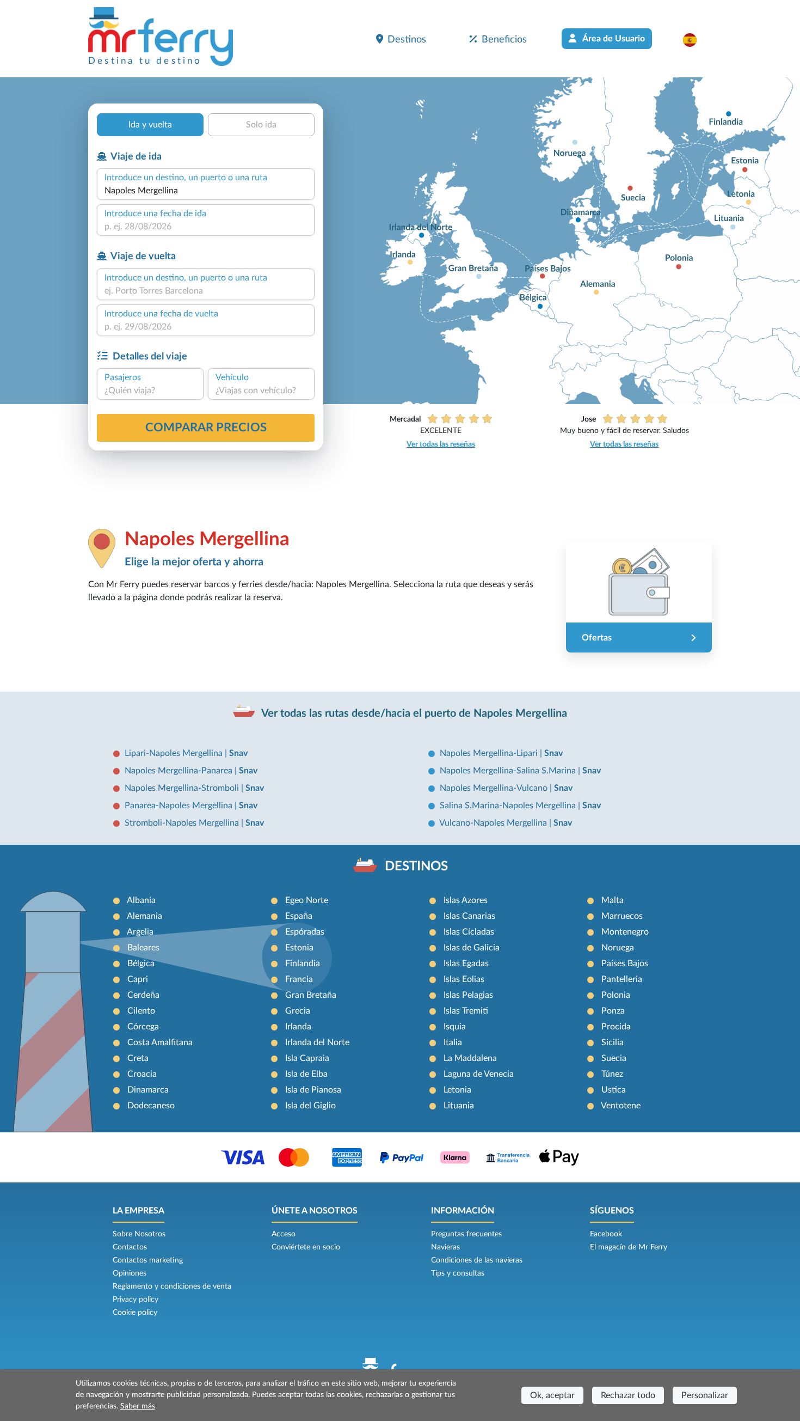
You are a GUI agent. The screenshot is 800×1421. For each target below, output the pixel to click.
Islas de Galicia (472, 947)
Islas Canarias (469, 916)
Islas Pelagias (468, 995)
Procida (616, 1026)
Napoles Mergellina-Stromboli (183, 788)
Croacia (142, 1074)
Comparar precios (206, 428)
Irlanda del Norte (317, 1042)
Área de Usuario (613, 38)
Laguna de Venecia (479, 1074)
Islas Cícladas (469, 932)
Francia (299, 979)
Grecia (297, 1011)
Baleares (143, 947)
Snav (238, 753)
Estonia (299, 947)
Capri (137, 979)
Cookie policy (135, 1312)
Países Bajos (624, 963)
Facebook (606, 1234)
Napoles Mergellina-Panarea (180, 770)
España (298, 916)
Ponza (613, 1011)
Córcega (143, 1026)
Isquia (455, 1026)
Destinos (406, 39)
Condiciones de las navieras (476, 1260)
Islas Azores (466, 900)
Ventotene (621, 1105)
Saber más (137, 1406)
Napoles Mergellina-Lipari (490, 753)
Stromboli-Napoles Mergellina (183, 823)
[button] (695, 39)
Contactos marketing (148, 1260)
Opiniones (129, 1273)
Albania (141, 900)
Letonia (457, 1089)
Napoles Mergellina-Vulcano (495, 788)
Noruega (617, 947)
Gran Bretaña (310, 995)
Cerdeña (143, 995)
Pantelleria (621, 979)
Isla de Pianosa (313, 1089)
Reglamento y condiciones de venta (172, 1286)
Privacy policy (135, 1299)
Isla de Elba (306, 1074)
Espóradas (304, 932)
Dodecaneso (151, 1105)
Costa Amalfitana (160, 1042)
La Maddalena (470, 1058)
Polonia (615, 995)
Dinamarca (148, 1089)
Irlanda (298, 1026)
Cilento (141, 1011)
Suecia (613, 1058)
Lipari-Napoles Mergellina (175, 753)
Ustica (613, 1089)
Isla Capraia (307, 1058)
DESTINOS (416, 866)
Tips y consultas (457, 1273)
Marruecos (622, 916)
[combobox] (205, 190)
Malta (612, 900)
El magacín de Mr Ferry (628, 1247)
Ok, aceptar (552, 1395)
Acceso (284, 1234)
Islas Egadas (466, 963)
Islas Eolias (464, 979)
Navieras (445, 1247)
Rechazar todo (628, 1395)
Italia (453, 1042)
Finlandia (302, 963)
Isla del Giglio (310, 1105)
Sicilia (612, 1042)
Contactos (130, 1247)
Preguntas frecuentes (466, 1234)
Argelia (140, 932)
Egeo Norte (306, 900)
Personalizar (704, 1395)
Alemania (144, 916)
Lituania (459, 1105)
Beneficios (504, 39)
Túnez (612, 1074)
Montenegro (625, 932)
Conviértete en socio (306, 1247)
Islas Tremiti (466, 1011)
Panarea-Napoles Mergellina (180, 805)
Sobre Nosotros (139, 1234)
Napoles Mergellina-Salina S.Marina (509, 770)
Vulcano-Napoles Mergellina (494, 823)
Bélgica (141, 963)
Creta (138, 1058)
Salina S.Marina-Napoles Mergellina (509, 805)
